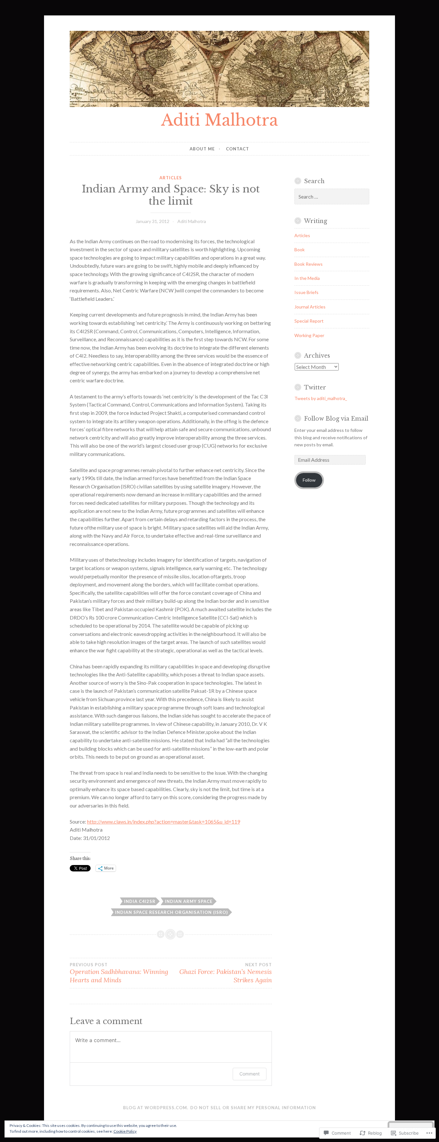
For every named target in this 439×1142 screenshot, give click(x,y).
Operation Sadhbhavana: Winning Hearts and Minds (119, 973)
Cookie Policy (125, 1131)
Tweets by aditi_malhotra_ (320, 398)
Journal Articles (310, 306)
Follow (309, 480)
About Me (202, 148)
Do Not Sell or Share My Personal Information (253, 1107)
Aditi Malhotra (219, 120)
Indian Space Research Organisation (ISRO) (171, 912)
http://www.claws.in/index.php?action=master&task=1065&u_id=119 (163, 821)
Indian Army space (188, 901)
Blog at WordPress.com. (155, 1107)
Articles (170, 177)
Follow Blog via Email (336, 418)
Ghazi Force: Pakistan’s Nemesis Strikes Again (225, 973)
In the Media (307, 278)
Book (299, 249)
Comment (249, 1073)
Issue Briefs (306, 292)
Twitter (315, 387)
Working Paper (309, 335)
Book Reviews (308, 264)
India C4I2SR (140, 901)
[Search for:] (331, 197)
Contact (237, 148)
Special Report (309, 321)
